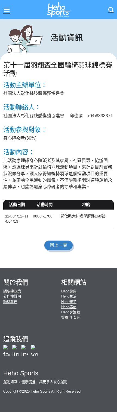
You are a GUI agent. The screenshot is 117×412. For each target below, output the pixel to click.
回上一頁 (58, 245)
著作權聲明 (12, 296)
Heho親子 (68, 302)
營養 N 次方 (70, 317)
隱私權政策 (12, 291)
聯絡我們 (10, 302)
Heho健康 (68, 291)
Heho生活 (68, 296)
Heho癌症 (68, 307)
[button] (6, 10)
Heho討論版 (70, 312)
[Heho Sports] (58, 9)
